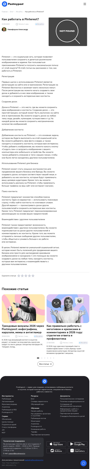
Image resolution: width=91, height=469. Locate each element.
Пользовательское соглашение (72, 399)
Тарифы (34, 432)
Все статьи (44, 364)
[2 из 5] (22, 276)
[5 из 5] (33, 276)
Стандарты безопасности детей (72, 416)
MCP (3, 433)
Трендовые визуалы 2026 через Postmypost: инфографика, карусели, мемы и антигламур (23, 329)
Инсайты (19, 12)
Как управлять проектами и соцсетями (41, 415)
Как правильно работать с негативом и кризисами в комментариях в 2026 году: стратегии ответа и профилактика (65, 332)
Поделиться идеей (9, 424)
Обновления (6, 419)
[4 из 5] (29, 276)
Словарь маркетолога (39, 401)
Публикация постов (38, 418)
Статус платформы (9, 427)
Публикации (6, 399)
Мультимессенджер (9, 404)
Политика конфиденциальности (72, 401)
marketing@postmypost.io (34, 460)
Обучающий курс (37, 404)
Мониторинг (35, 421)
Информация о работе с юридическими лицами (69, 410)
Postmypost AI (7, 412)
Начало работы (37, 411)
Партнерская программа (40, 435)
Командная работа (38, 429)
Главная (5, 12)
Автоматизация (8, 401)
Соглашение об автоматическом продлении (70, 405)
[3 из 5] (26, 276)
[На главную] (13, 4)
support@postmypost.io (16, 453)
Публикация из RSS (9, 410)
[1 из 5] (19, 276)
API (3, 430)
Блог (12, 12)
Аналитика (6, 407)
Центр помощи (7, 422)
